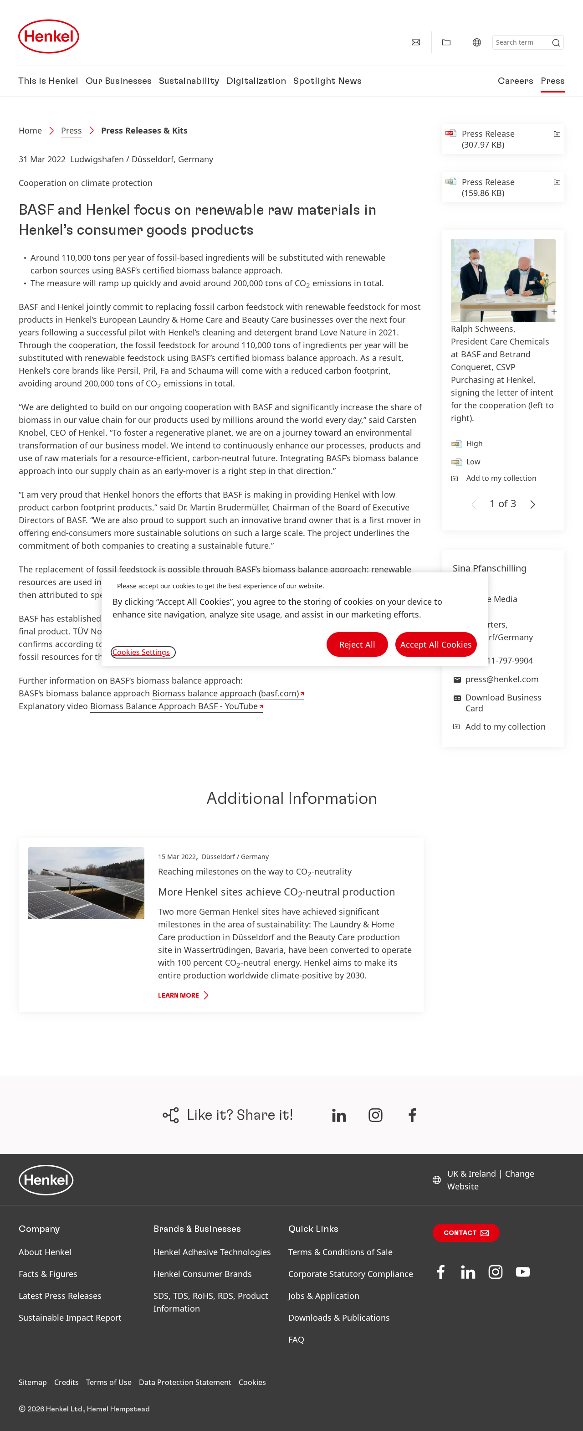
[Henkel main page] (48, 36)
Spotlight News (327, 81)
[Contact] (416, 42)
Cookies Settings (141, 652)
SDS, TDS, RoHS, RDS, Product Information (210, 1302)
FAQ (296, 1339)
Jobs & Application (323, 1295)
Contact (460, 1233)
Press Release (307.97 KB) (488, 139)
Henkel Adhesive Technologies (212, 1251)
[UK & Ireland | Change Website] (477, 42)
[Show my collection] (446, 42)
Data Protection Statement (185, 1382)
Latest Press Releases (60, 1295)
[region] (295, 619)
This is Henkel (48, 81)
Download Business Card (503, 702)
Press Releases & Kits (144, 130)
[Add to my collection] (556, 139)
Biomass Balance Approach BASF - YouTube (174, 705)
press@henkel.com (502, 679)
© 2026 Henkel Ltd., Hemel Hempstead (84, 1409)
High (474, 443)
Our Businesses (119, 81)
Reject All (357, 644)
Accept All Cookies (436, 644)
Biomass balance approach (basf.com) (225, 693)
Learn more (178, 996)
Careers (515, 81)
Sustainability (189, 81)
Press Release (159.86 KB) (488, 187)
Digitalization (256, 81)
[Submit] (556, 43)
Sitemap (33, 1382)
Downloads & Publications (339, 1317)
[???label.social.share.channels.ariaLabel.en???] (339, 1115)
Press (553, 81)
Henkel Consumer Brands (202, 1273)
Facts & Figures (48, 1273)
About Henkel (45, 1251)
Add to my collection (501, 478)
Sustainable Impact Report (70, 1317)
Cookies (252, 1382)
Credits (66, 1382)
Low (473, 462)
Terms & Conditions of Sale (340, 1251)
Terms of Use (109, 1382)
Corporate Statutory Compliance (350, 1273)
